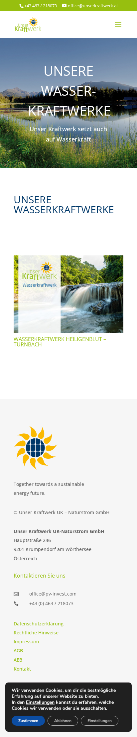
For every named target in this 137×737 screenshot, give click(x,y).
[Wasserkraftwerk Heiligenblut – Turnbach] (68, 294)
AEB (18, 660)
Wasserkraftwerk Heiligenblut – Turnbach (60, 341)
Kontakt (22, 669)
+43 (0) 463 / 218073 (51, 603)
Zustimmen (28, 720)
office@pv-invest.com (52, 594)
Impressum (26, 641)
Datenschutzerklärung (39, 623)
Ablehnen (62, 720)
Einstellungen (40, 702)
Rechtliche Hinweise (36, 632)
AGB (18, 650)
